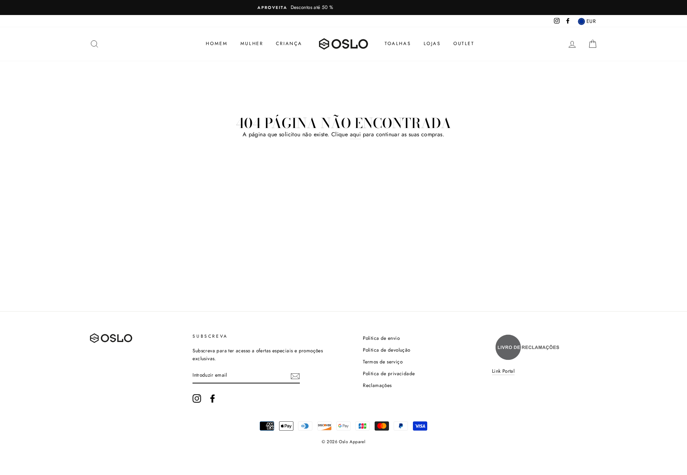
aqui (355, 134)
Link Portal (503, 370)
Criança (289, 43)
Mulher (251, 43)
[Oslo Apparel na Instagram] (197, 398)
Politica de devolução (386, 349)
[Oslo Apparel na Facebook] (212, 398)
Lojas (432, 43)
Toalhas (398, 43)
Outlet (463, 43)
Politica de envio (381, 338)
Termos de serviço (383, 361)
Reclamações (377, 385)
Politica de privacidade (389, 373)
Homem (217, 43)
